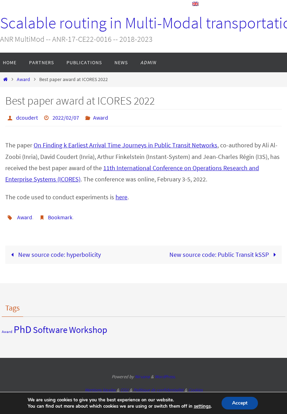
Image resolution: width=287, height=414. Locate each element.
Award (23, 79)
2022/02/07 (65, 116)
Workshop (88, 325)
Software (50, 325)
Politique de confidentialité (158, 386)
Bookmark (60, 214)
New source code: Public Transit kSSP (219, 251)
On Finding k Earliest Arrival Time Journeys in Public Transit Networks (125, 143)
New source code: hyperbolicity (59, 251)
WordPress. (165, 373)
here (121, 195)
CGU (124, 386)
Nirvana (142, 373)
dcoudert (27, 116)
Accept (239, 403)
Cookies (195, 386)
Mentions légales (100, 386)
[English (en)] (195, 4)
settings (202, 406)
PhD (22, 325)
